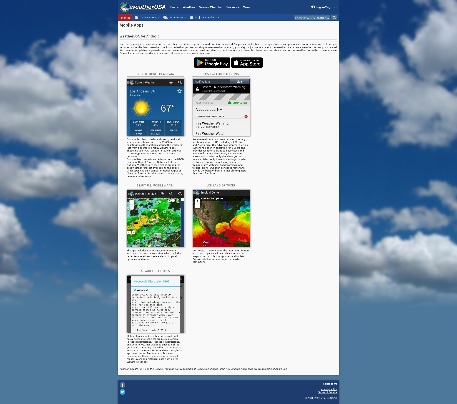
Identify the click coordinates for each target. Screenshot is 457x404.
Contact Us (330, 383)
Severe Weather (211, 7)
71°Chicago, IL (177, 17)
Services (232, 7)
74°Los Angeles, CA (206, 17)
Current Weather (182, 7)
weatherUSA (142, 7)
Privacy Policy (329, 389)
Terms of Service (327, 392)
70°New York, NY (150, 17)
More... (248, 7)
